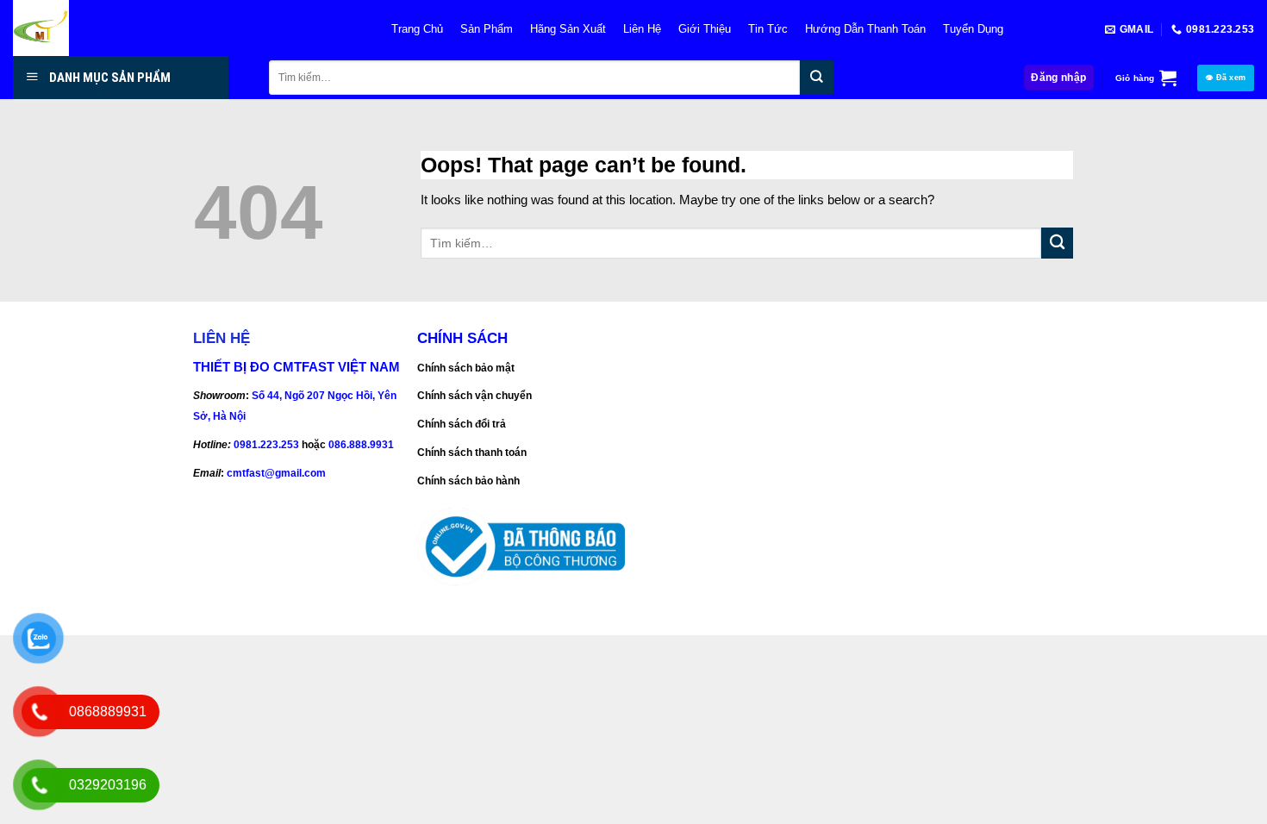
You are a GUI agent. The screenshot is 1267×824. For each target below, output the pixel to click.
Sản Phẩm (486, 28)
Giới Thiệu (704, 28)
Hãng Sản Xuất (568, 28)
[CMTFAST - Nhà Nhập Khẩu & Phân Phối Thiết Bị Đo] (185, 28)
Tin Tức (768, 28)
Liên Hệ (642, 28)
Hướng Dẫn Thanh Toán (865, 28)
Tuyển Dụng (973, 28)
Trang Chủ (417, 28)
